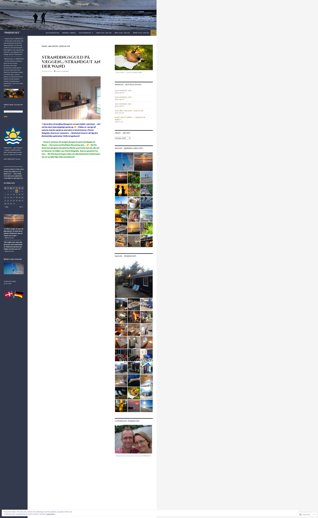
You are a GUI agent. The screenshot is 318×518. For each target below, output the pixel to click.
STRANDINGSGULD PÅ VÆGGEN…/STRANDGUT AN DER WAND (71, 62)
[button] (124, 161)
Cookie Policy (50, 514)
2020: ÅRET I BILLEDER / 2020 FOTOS (129, 111)
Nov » (21, 207)
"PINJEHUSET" (12, 32)
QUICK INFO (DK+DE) (52, 33)
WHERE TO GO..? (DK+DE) (141, 33)
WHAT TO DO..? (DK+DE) (122, 33)
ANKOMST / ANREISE (69, 33)
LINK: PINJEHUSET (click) (12, 159)
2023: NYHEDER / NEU (123, 90)
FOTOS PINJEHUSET (85, 33)
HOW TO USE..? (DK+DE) (103, 33)
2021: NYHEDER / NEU (123, 104)
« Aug (6, 207)
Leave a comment (62, 71)
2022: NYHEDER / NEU (123, 97)
